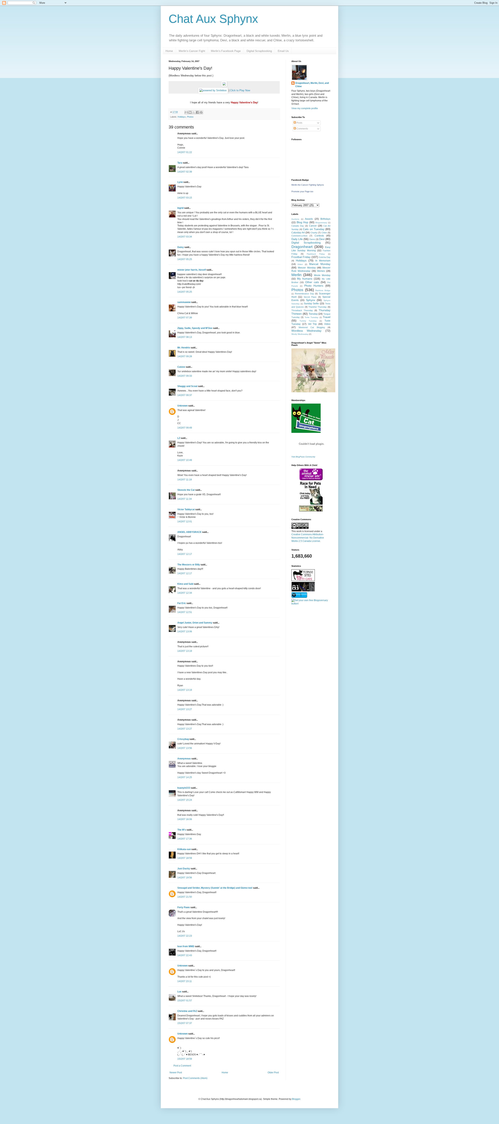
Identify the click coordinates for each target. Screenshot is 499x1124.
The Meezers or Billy (188, 564)
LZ (178, 438)
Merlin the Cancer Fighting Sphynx (307, 185)
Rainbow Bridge (322, 290)
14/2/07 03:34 (184, 236)
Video (327, 324)
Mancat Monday (319, 264)
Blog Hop (302, 222)
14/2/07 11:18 (184, 479)
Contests (319, 235)
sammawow (184, 302)
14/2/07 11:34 (184, 499)
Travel (326, 317)
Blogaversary (321, 222)
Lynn (180, 182)
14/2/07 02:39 (184, 171)
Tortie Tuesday (311, 317)
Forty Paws (183, 907)
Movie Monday (322, 275)
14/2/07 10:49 (184, 460)
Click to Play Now (240, 90)
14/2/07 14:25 (184, 777)
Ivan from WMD (185, 946)
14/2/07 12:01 (184, 521)
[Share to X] (194, 112)
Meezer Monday (307, 267)
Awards (309, 219)
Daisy (180, 247)
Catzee (181, 367)
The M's (181, 829)
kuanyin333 (183, 788)
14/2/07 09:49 (184, 427)
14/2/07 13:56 (184, 748)
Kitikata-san (184, 849)
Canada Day (297, 226)
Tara (179, 162)
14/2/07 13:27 (184, 709)
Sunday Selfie (311, 303)
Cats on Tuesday (313, 229)
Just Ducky (183, 868)
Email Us (283, 50)
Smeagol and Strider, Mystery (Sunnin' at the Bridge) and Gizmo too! (214, 888)
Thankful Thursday (317, 307)
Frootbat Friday (301, 257)
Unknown (182, 405)
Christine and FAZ (187, 1011)
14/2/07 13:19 (184, 651)
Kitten (300, 264)
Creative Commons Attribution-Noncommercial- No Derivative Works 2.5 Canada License (307, 537)
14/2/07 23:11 (184, 981)
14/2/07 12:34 (184, 593)
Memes (321, 271)
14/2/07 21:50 (184, 896)
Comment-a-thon (299, 236)
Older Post (273, 1072)
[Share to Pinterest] (201, 112)
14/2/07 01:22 (184, 152)
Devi (322, 239)
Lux (179, 991)
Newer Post (176, 1072)
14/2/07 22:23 (184, 935)
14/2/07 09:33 (184, 376)
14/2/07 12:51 (184, 612)
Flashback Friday (316, 254)
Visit (303, 457)
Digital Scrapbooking (259, 50)
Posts (299, 122)
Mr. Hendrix (183, 347)
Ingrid (180, 208)
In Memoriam (322, 260)
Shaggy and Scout (187, 386)
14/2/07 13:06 (184, 631)
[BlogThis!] (190, 112)
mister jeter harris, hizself (191, 269)
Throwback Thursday (302, 310)
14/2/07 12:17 (184, 554)
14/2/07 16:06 (184, 819)
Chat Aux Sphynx (213, 18)
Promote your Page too (302, 191)
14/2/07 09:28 (184, 356)
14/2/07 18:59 (184, 858)
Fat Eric (181, 603)
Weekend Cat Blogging (312, 327)
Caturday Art (298, 232)
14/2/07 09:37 (184, 395)
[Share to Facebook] (197, 112)
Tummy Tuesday (308, 321)
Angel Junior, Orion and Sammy (194, 622)
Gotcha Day (324, 257)
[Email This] (186, 112)
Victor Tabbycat (186, 509)
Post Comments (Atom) (195, 1078)
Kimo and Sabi (185, 584)
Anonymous (184, 758)
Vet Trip (312, 324)
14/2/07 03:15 (184, 197)
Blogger (296, 1099)
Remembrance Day (304, 293)
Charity (314, 232)
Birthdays (325, 219)
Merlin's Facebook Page (226, 50)
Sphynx (310, 300)
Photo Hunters (313, 285)
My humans (304, 278)
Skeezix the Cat (186, 490)
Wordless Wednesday (306, 330)
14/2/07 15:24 (184, 800)
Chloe (324, 232)
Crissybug (183, 739)
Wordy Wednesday (299, 334)
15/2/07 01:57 (184, 1000)
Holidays (182, 117)
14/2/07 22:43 (184, 955)
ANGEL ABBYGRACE (189, 532)
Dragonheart (301, 247)
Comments (302, 128)
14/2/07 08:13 (184, 337)
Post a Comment (182, 1065)
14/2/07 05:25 (184, 259)
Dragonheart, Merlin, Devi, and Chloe (312, 85)
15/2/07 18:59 (184, 1059)
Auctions (295, 219)
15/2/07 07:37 (184, 1023)
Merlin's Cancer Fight (192, 50)
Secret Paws (310, 297)
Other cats (312, 282)
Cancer (313, 225)
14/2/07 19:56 (184, 877)
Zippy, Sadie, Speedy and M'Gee (194, 328)
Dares (312, 239)
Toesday (313, 314)
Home (169, 50)
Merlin (296, 275)
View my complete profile (304, 108)
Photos (190, 117)
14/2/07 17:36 (184, 838)
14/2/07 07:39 (184, 317)
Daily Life (297, 239)
